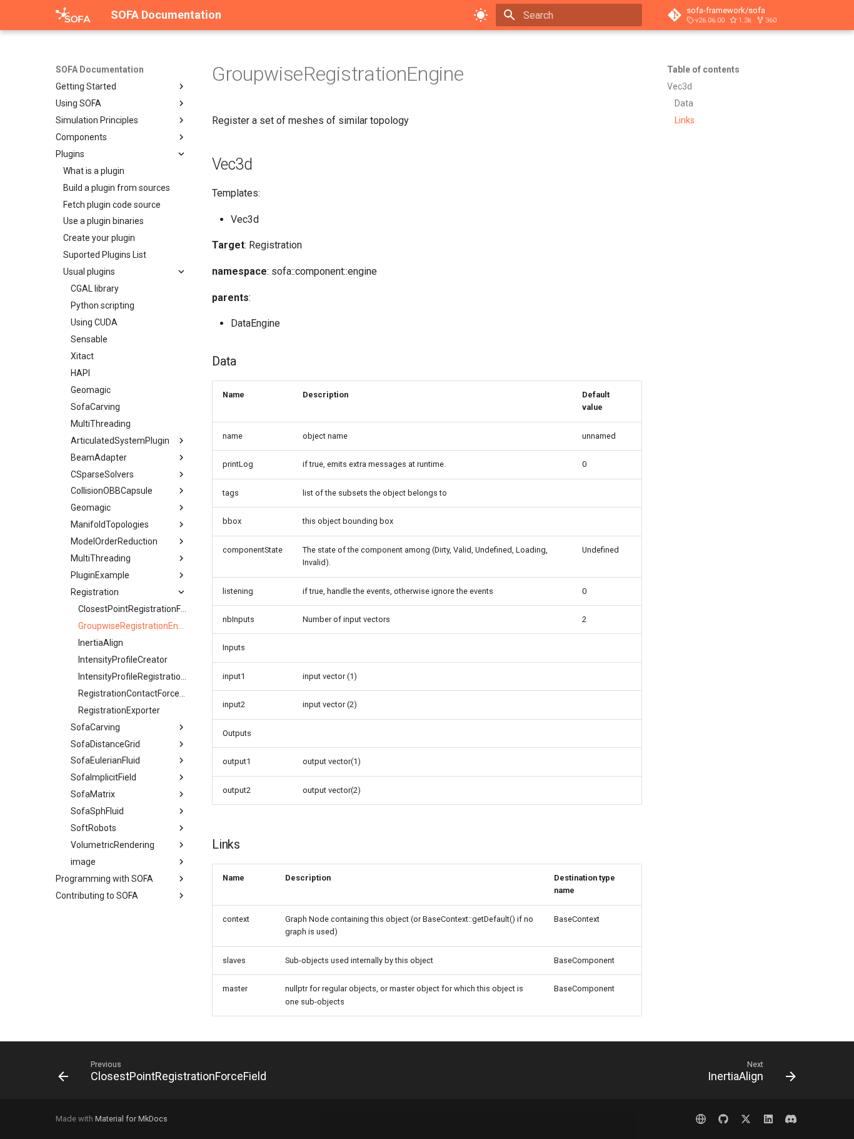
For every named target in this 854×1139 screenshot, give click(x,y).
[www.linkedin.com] (768, 1119)
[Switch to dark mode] (480, 15)
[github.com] (723, 1119)
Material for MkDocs (131, 1118)
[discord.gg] (791, 1119)
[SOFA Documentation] (73, 15)
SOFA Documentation (100, 69)
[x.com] (746, 1119)
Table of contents (703, 69)
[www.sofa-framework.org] (701, 1119)
